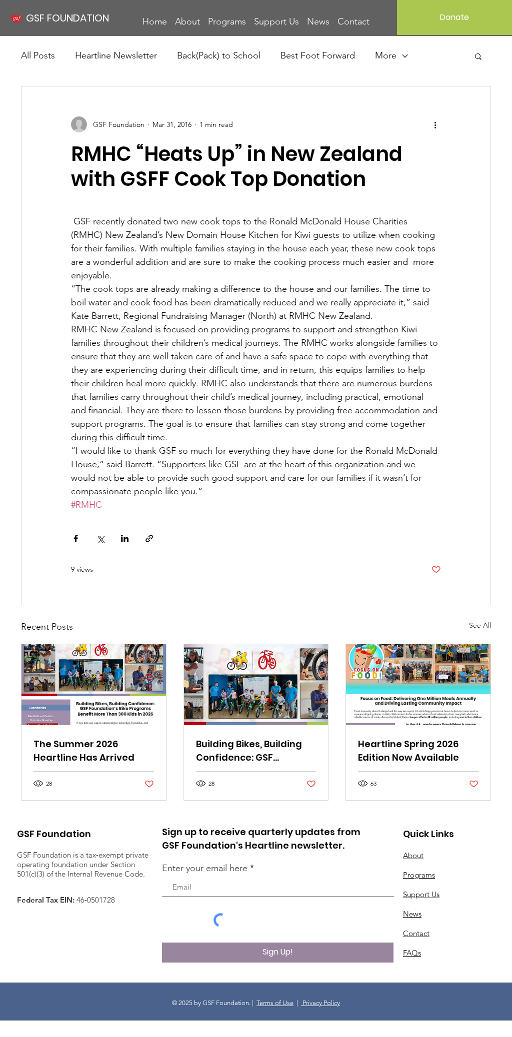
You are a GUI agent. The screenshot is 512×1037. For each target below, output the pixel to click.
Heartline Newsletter (116, 55)
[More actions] (435, 124)
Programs (419, 875)
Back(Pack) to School (218, 55)
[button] (478, 56)
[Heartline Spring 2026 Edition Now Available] (418, 684)
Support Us (421, 894)
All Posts (38, 55)
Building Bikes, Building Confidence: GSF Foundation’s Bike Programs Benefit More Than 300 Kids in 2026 (250, 751)
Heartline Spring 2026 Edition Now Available (408, 751)
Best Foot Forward (317, 55)
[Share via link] (149, 538)
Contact (416, 933)
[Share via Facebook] (75, 538)
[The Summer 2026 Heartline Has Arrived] (94, 684)
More (385, 55)
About (413, 855)
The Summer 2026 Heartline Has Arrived (84, 751)
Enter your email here (205, 868)
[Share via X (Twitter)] (100, 538)
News (412, 914)
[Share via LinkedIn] (125, 538)
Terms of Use (275, 1003)
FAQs (412, 953)
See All (480, 625)
